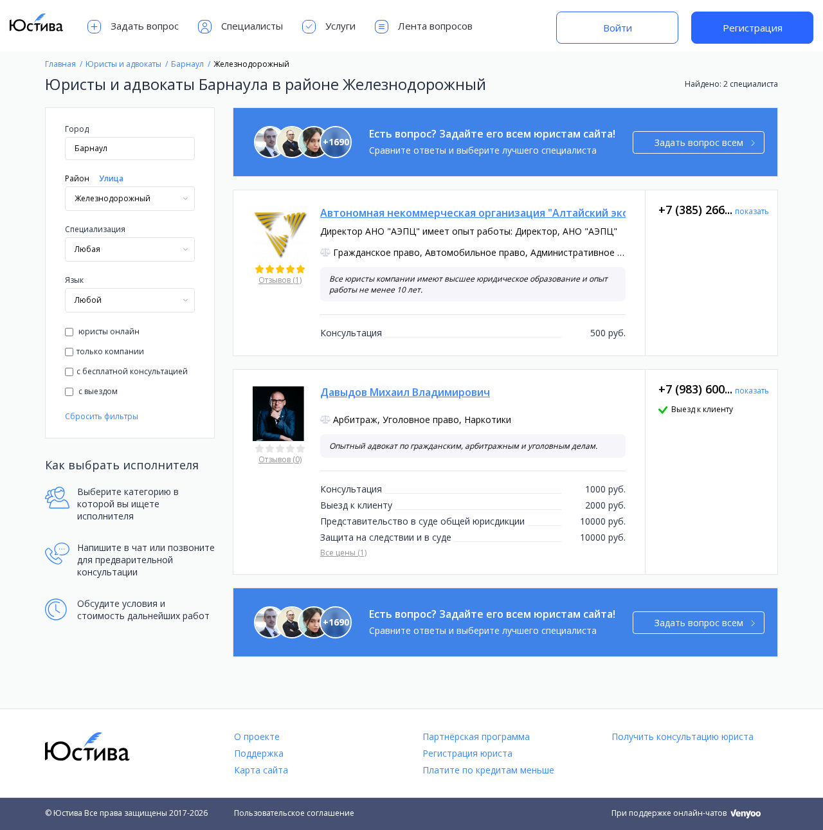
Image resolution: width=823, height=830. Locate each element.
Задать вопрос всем (699, 142)
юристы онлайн (108, 331)
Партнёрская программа (476, 736)
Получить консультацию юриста (682, 736)
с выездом (97, 391)
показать (752, 211)
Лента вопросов (435, 25)
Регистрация (752, 27)
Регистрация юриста (467, 753)
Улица (111, 178)
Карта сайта (261, 770)
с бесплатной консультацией (132, 371)
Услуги (340, 25)
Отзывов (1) (280, 280)
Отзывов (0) (280, 459)
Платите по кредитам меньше (488, 770)
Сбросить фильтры (101, 416)
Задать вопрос (145, 25)
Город (77, 128)
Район (77, 178)
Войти (617, 27)
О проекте (257, 736)
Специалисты (252, 25)
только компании (110, 351)
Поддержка (259, 753)
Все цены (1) (343, 552)
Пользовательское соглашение (294, 812)
